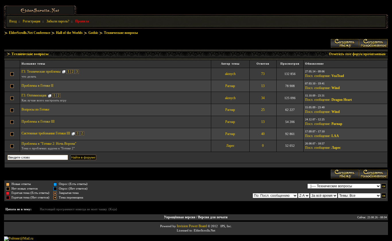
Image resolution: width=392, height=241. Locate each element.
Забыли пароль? (57, 21)
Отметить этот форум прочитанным (357, 54)
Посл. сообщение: (318, 76)
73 (263, 74)
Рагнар (230, 86)
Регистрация (31, 21)
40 (263, 134)
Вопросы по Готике (35, 109)
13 (263, 86)
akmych (230, 74)
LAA (335, 136)
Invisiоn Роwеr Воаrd (192, 226)
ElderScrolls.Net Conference (29, 33)
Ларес (230, 146)
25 (263, 110)
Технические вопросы (121, 33)
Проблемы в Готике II (37, 86)
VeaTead (337, 76)
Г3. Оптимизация (34, 95)
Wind (335, 88)
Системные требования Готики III (46, 133)
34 (263, 98)
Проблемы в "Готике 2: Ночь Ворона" (49, 144)
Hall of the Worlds (69, 33)
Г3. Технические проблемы (41, 72)
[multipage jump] (63, 72)
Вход (13, 21)
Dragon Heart (341, 100)
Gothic (93, 33)
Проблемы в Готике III (38, 121)
